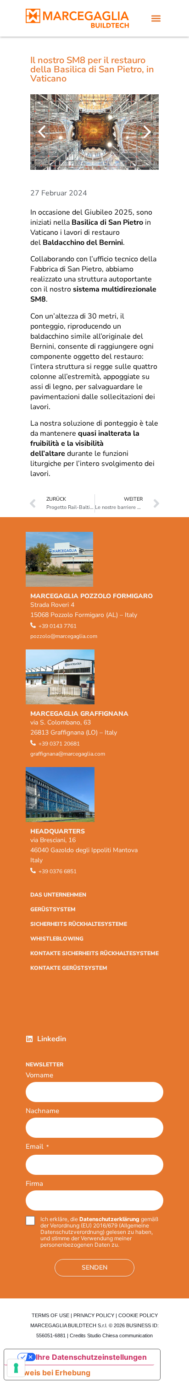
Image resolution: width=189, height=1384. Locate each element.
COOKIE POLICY (138, 1315)
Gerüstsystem (53, 909)
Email (37, 1147)
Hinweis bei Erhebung (50, 1372)
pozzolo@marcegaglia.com (63, 636)
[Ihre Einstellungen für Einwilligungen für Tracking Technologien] (16, 1368)
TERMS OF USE (50, 1315)
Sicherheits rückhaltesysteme (78, 924)
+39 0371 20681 (59, 743)
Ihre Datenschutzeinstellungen (91, 1357)
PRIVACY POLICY (93, 1315)
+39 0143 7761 (58, 626)
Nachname (42, 1111)
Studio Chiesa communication (120, 1335)
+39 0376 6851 (58, 871)
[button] (155, 18)
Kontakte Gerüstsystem (68, 968)
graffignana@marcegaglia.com (67, 753)
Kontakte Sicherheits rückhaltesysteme (94, 953)
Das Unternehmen (58, 894)
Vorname (39, 1075)
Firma (34, 1183)
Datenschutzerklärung (109, 1219)
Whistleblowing (56, 938)
